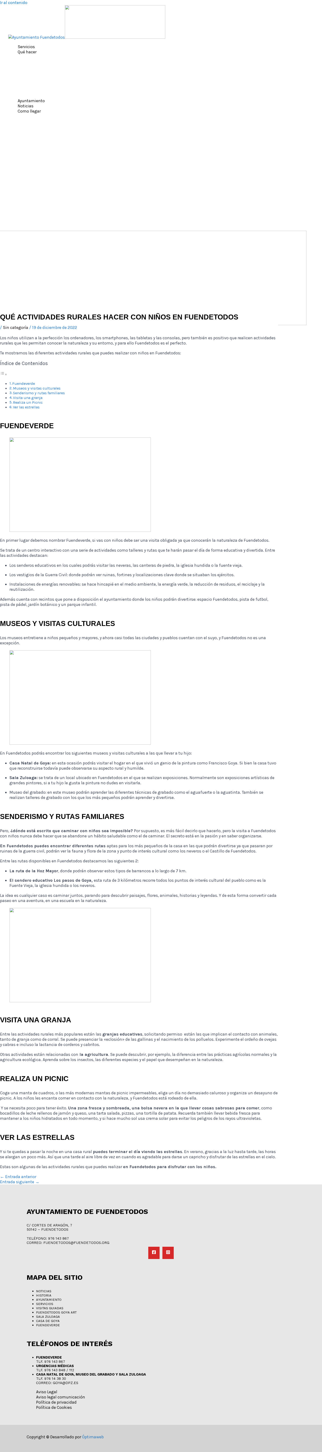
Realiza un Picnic (28, 402)
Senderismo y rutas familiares (39, 393)
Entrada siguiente (19, 1181)
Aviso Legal (46, 1391)
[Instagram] (168, 1253)
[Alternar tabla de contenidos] (3, 374)
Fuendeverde (23, 383)
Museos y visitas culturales (37, 388)
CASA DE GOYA (48, 1321)
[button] (39, 52)
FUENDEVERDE (48, 1325)
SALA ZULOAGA (48, 1316)
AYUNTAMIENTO (49, 1299)
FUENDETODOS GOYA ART (56, 1312)
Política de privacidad (56, 1402)
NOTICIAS (43, 1291)
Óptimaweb (93, 1436)
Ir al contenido (13, 2)
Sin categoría (15, 327)
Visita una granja (27, 397)
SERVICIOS (44, 1304)
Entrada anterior (18, 1176)
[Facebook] (154, 1253)
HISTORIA (43, 1295)
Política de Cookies (54, 1407)
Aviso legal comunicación (60, 1397)
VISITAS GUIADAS (49, 1308)
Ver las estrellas (26, 407)
